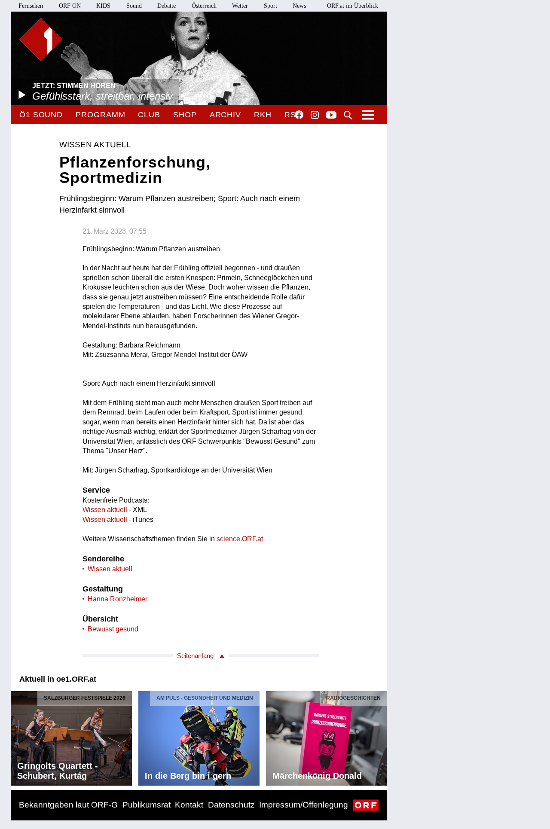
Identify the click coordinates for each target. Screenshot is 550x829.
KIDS (103, 6)
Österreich (204, 6)
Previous (17, 736)
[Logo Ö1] (40, 39)
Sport (270, 6)
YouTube (331, 115)
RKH (263, 114)
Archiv (225, 114)
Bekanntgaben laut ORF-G (68, 804)
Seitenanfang (195, 655)
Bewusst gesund (113, 629)
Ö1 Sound (41, 114)
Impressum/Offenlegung (303, 804)
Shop (185, 114)
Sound (134, 6)
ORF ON (70, 6)
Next (380, 736)
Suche (348, 115)
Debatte (166, 6)
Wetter (240, 6)
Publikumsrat (146, 804)
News (299, 6)
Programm (100, 114)
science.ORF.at (240, 539)
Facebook (299, 114)
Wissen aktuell (104, 509)
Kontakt (189, 804)
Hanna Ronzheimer (117, 599)
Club (149, 114)
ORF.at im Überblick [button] (352, 6)
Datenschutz (231, 804)
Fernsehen (30, 6)
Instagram (315, 115)
